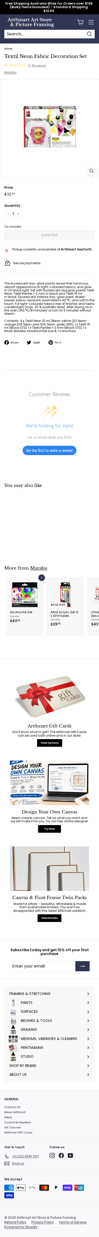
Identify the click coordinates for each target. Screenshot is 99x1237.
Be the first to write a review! (49, 450)
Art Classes (12, 1127)
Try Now (49, 829)
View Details (49, 918)
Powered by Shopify (20, 1227)
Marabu (10, 72)
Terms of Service (73, 1222)
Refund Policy (15, 1222)
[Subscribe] (82, 966)
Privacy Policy (42, 1222)
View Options (50, 743)
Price (8, 187)
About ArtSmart (15, 1112)
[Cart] (80, 22)
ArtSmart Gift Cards (18, 1132)
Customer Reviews (17, 1122)
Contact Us (12, 1107)
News (8, 1117)
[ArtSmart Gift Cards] (49, 697)
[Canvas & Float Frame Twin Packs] (49, 868)
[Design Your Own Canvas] (49, 783)
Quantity (12, 205)
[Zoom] (91, 170)
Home (8, 49)
